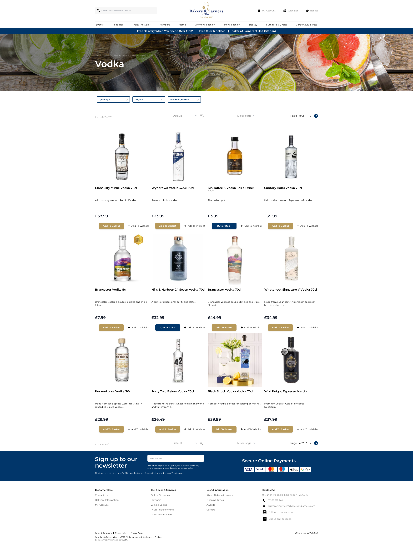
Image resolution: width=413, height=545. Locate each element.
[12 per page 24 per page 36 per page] (247, 115)
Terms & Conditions (103, 533)
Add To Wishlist (138, 225)
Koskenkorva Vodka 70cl (113, 391)
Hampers (156, 500)
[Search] (98, 10)
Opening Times (215, 500)
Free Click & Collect (212, 31)
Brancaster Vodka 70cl (224, 289)
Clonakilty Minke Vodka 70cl (116, 188)
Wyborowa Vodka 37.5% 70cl (172, 188)
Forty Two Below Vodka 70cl (172, 391)
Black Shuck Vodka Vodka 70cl (230, 391)
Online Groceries (160, 495)
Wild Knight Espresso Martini (285, 391)
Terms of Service (171, 473)
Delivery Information (107, 500)
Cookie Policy (121, 533)
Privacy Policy (137, 533)
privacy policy (187, 468)
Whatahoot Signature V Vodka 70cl (290, 289)
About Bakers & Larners (219, 495)
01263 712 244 (275, 500)
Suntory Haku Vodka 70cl (283, 188)
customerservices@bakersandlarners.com (291, 506)
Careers (210, 509)
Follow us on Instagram (281, 512)
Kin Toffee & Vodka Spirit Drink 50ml (231, 189)
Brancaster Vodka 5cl (110, 289)
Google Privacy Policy (147, 473)
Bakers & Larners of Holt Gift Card (254, 31)
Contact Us (101, 495)
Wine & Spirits (159, 504)
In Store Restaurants (162, 514)
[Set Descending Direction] (202, 115)
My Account (102, 504)
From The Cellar (120, 56)
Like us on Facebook (279, 518)
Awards (210, 504)
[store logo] (206, 11)
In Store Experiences (162, 509)
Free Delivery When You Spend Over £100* (165, 31)
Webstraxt (313, 533)
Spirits (133, 56)
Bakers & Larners (102, 56)
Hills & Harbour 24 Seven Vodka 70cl (178, 289)
